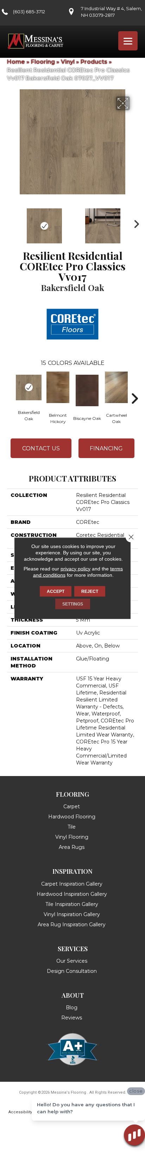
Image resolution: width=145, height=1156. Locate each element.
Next (134, 222)
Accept (55, 591)
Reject (89, 591)
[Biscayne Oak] (87, 390)
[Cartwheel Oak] (116, 387)
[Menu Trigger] (128, 40)
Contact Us (41, 448)
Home (16, 61)
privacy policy (75, 568)
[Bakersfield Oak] (28, 387)
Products (94, 61)
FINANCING (106, 448)
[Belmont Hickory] (57, 387)
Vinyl (68, 61)
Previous (10, 222)
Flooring (43, 61)
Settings (72, 603)
